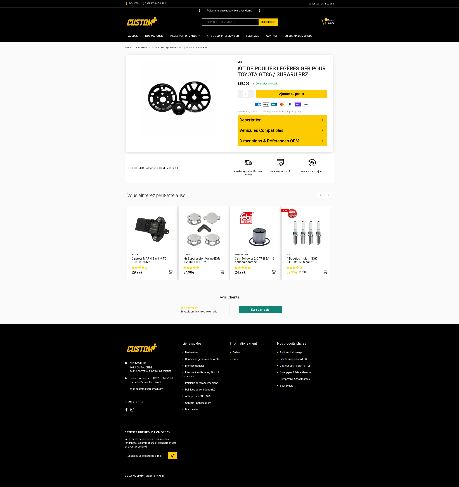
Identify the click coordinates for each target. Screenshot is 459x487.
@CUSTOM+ (134, 3)
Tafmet (187, 254)
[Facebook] (126, 409)
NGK (289, 254)
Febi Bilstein (241, 254)
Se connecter (316, 4)
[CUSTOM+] (142, 22)
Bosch (135, 254)
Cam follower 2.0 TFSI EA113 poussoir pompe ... (255, 260)
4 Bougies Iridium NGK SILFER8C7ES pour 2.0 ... (303, 260)
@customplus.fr (156, 3)
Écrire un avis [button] (260, 309)
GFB (240, 61)
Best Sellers (166, 168)
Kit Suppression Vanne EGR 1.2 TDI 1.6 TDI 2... (201, 260)
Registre (329, 4)
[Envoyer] (172, 455)
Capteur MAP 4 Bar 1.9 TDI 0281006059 (149, 260)
